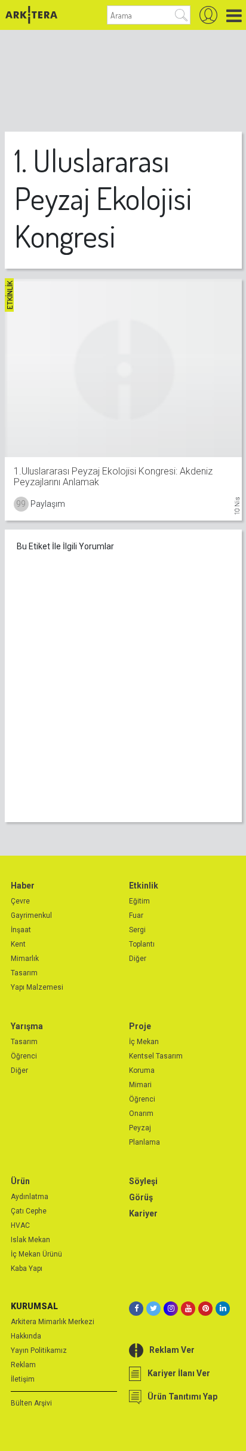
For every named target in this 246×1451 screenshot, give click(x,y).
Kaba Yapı (26, 1268)
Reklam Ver (172, 1350)
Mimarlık (25, 958)
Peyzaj (140, 1128)
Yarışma (27, 1026)
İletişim (23, 1379)
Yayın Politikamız (39, 1350)
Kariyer (143, 1213)
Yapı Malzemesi (37, 987)
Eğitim (139, 901)
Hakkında (26, 1336)
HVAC (20, 1225)
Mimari (140, 1085)
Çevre (20, 901)
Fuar (136, 915)
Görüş (141, 1197)
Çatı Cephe (29, 1211)
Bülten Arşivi (31, 1403)
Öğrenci (24, 1056)
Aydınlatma (29, 1197)
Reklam (23, 1365)
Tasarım (24, 973)
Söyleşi (143, 1181)
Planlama (144, 1142)
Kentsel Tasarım (156, 1056)
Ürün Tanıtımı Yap (182, 1396)
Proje (140, 1026)
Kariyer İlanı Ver (178, 1373)
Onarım (141, 1113)
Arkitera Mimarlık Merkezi (52, 1322)
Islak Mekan (30, 1240)
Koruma (142, 1070)
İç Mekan (144, 1042)
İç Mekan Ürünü (36, 1254)
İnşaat (21, 930)
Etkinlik (143, 885)
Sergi (137, 930)
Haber (23, 885)
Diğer (137, 958)
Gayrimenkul (31, 915)
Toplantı (142, 944)
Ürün (20, 1181)
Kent (18, 944)
